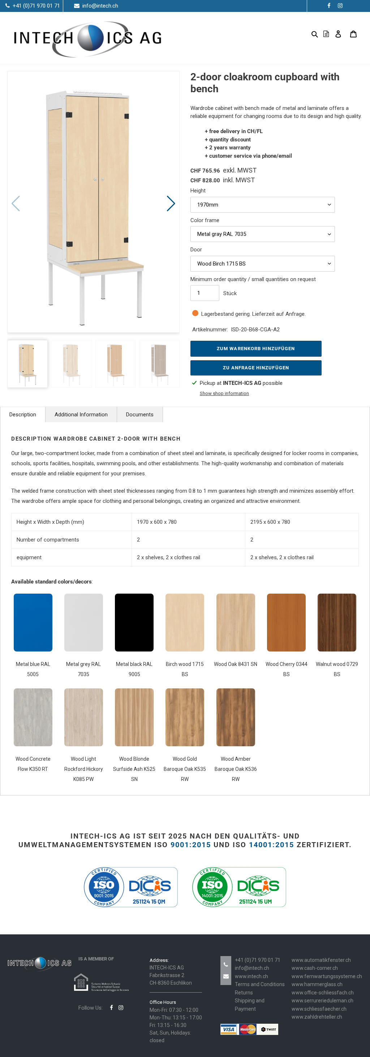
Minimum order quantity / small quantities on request (253, 279)
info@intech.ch (252, 968)
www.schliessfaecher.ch (319, 1009)
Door (196, 249)
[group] (93, 202)
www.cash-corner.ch (315, 968)
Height (198, 190)
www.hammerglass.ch (317, 984)
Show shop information (224, 393)
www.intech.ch (251, 976)
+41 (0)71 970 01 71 (257, 960)
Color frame (204, 220)
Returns (244, 993)
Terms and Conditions (260, 984)
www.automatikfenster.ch (321, 960)
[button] (171, 204)
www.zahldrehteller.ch (317, 1017)
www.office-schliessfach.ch (323, 993)
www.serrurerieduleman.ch (322, 1000)
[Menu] (303, 33)
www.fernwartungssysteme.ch (327, 976)
